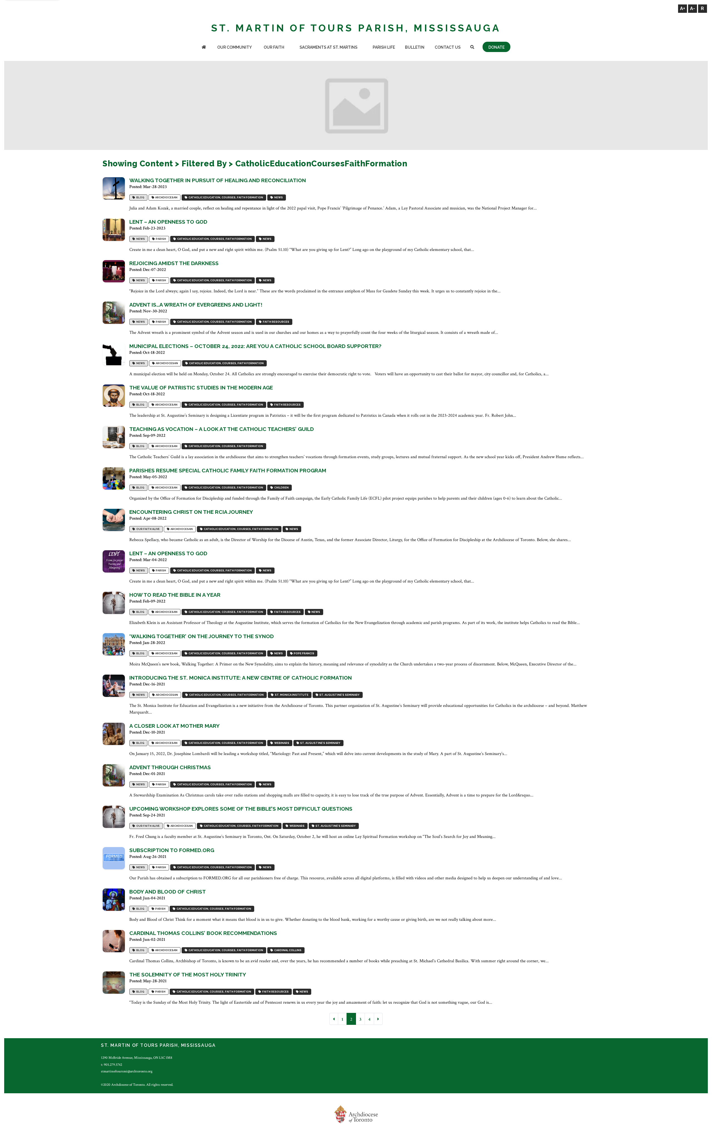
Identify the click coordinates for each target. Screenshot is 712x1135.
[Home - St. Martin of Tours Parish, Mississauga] (203, 47)
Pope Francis (303, 653)
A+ (682, 8)
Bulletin (414, 47)
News (278, 197)
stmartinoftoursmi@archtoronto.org (126, 1071)
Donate (496, 47)
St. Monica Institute (291, 694)
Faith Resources (275, 321)
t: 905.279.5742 (111, 1064)
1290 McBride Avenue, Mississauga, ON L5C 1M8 (136, 1057)
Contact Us (448, 47)
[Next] (378, 1019)
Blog (139, 197)
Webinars (281, 742)
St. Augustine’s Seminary (339, 694)
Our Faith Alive (147, 529)
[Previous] (333, 1019)
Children (281, 487)
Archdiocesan (165, 197)
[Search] (472, 47)
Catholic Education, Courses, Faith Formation (225, 197)
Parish (160, 238)
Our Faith (274, 47)
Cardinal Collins (287, 950)
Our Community (234, 47)
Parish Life (384, 47)
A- (692, 8)
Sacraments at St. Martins (328, 47)
